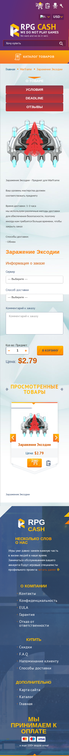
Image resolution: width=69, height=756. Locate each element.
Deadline (34, 98)
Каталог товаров (38, 56)
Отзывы (34, 107)
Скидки (25, 647)
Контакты (27, 593)
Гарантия (26, 614)
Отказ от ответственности (34, 623)
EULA (23, 607)
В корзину (50, 350)
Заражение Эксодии (34, 444)
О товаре (35, 81)
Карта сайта (29, 689)
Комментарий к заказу (20, 308)
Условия (34, 90)
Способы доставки (35, 668)
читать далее (47, 569)
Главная (10, 69)
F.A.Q (23, 654)
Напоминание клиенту (38, 661)
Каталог (26, 696)
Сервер (10, 271)
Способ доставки (17, 290)
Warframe (26, 69)
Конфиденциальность (38, 600)
